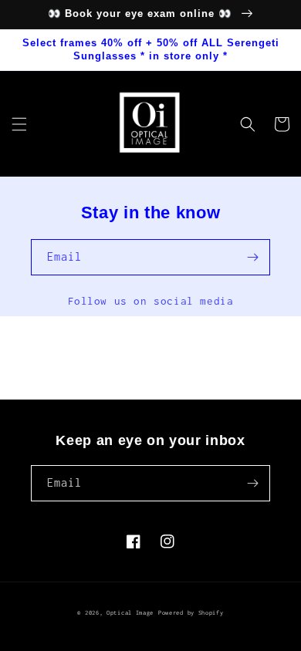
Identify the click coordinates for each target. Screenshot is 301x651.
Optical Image (130, 612)
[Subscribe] (252, 257)
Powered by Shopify (191, 612)
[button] (19, 124)
